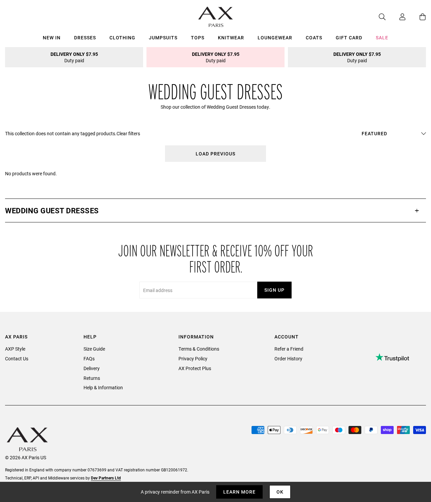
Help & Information (103, 387)
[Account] (396, 17)
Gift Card (349, 37)
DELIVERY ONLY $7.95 (74, 57)
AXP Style (15, 349)
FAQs (89, 358)
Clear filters (128, 133)
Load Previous (215, 153)
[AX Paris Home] (215, 17)
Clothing (122, 37)
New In (52, 37)
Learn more (239, 492)
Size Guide (94, 349)
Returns (92, 378)
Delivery (92, 368)
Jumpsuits (163, 37)
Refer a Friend (288, 349)
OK (280, 492)
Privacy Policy (192, 358)
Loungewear (275, 37)
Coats (314, 37)
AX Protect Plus (194, 368)
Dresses (85, 37)
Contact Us (16, 358)
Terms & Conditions (198, 349)
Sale (382, 37)
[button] (215, 210)
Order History (288, 358)
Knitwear (231, 37)
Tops (197, 37)
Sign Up (274, 290)
